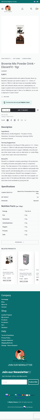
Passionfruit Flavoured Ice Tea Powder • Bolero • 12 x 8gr (26, 275)
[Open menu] (2, 9)
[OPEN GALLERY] (20, 34)
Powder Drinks (26, 58)
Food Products (6, 58)
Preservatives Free (29, 191)
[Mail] (22, 120)
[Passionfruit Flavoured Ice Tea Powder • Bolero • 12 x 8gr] (26, 260)
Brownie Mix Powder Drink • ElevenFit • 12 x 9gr (8, 274)
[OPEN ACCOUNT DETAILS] (22, 9)
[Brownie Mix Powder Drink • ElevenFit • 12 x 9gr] (9, 260)
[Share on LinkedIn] (15, 120)
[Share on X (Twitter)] (7, 120)
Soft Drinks (16, 58)
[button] (20, 242)
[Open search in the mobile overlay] (31, 8)
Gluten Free (20, 191)
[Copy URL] (25, 120)
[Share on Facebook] (11, 120)
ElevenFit (36, 200)
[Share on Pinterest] (18, 120)
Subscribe (33, 382)
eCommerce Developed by (15, 407)
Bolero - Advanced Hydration (24, 270)
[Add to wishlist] (38, 110)
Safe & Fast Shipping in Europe (9, 1)
